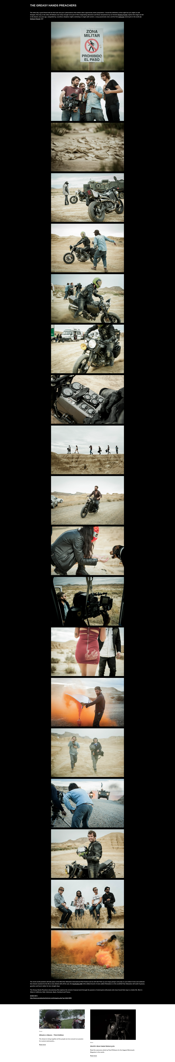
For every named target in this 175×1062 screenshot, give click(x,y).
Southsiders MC (77, 984)
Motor (91, 1042)
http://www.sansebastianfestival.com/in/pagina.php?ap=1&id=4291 (51, 998)
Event (40, 1031)
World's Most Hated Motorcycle (102, 1046)
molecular (121, 17)
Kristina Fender (123, 14)
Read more (42, 1044)
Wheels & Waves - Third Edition (51, 1035)
